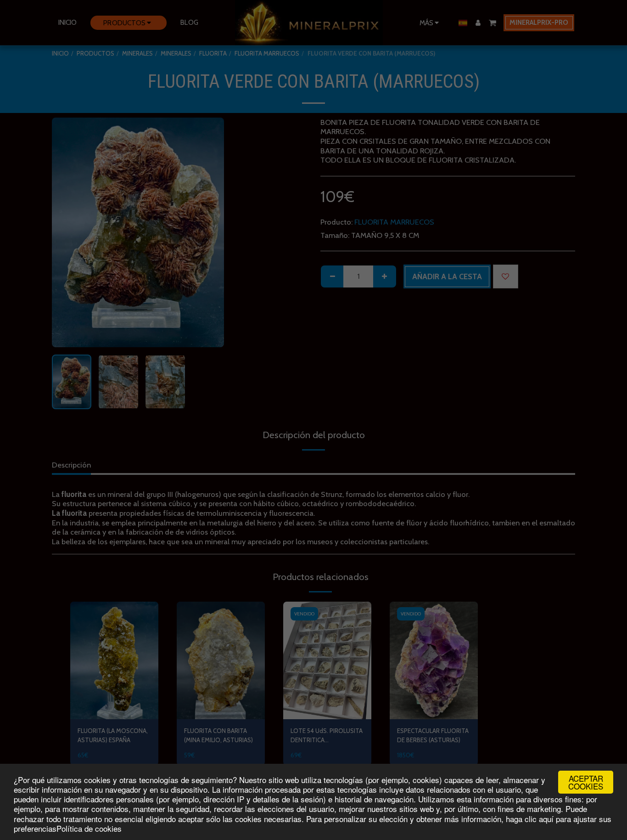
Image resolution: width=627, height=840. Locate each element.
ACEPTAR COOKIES (585, 782)
